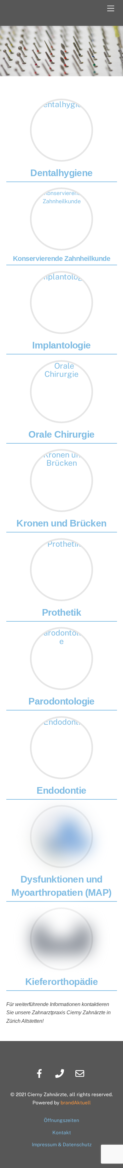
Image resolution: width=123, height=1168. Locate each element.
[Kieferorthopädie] (61, 966)
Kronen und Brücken (61, 523)
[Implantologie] (61, 276)
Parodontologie (61, 701)
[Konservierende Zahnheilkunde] (61, 193)
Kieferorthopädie (61, 981)
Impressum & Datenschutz (61, 1144)
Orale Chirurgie (61, 434)
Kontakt (61, 1132)
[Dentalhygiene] (61, 104)
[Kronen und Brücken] (61, 454)
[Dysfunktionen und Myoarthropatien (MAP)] (61, 863)
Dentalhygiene (61, 173)
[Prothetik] (61, 544)
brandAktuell (76, 1102)
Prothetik (61, 612)
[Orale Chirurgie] (61, 366)
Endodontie (61, 790)
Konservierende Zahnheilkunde (61, 258)
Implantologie (61, 345)
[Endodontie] (61, 722)
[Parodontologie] (61, 632)
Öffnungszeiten (61, 1120)
